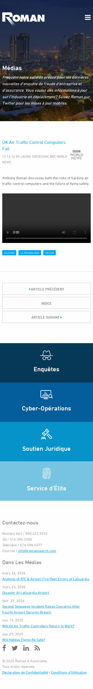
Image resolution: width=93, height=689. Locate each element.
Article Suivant (45, 317)
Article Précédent (47, 289)
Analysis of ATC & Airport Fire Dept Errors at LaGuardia (45, 579)
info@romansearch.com (37, 551)
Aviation (9, 252)
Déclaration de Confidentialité (25, 672)
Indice (46, 303)
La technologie (29, 252)
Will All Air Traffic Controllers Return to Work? (38, 626)
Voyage (49, 252)
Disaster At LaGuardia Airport (25, 593)
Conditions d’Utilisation (69, 672)
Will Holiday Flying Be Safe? (23, 640)
